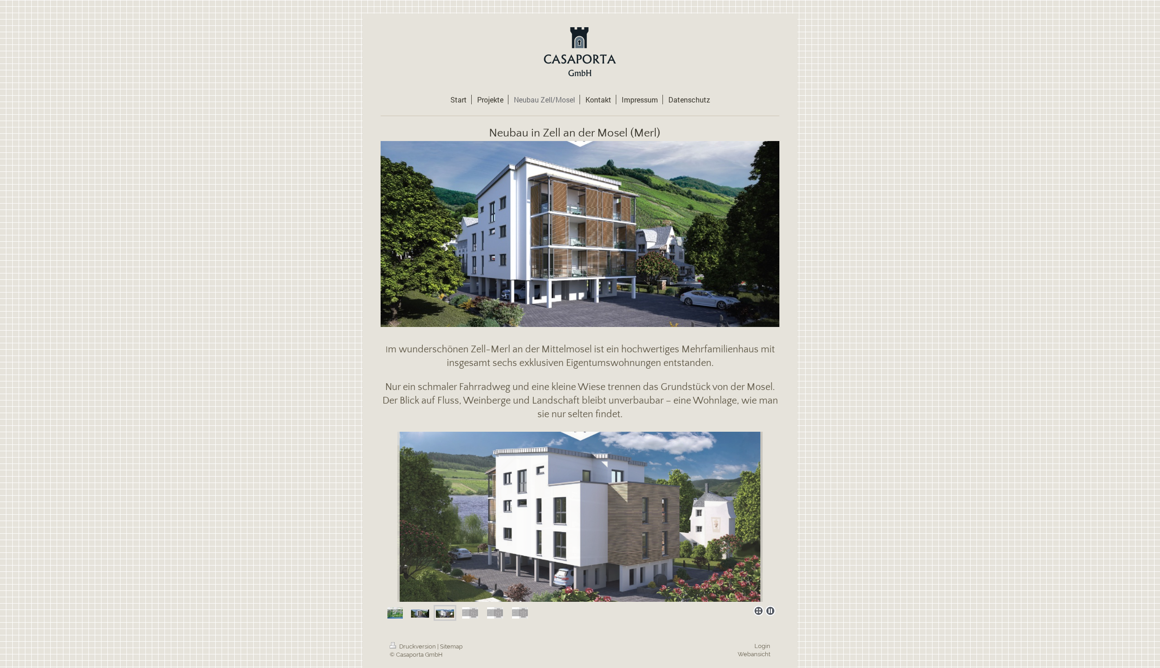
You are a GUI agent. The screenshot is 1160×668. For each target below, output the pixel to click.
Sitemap (451, 646)
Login (762, 646)
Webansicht (754, 654)
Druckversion (417, 646)
